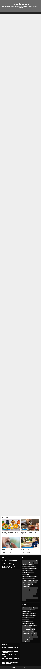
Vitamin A (24, 592)
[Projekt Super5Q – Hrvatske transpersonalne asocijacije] (5, 44)
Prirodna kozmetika (27, 629)
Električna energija (32, 568)
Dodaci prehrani (26, 609)
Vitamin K (29, 594)
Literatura (32, 107)
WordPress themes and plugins (10, 563)
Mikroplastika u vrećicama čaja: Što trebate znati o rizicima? (29, 533)
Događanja (4, 326)
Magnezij (32, 578)
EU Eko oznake (26, 574)
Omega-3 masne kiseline (33, 580)
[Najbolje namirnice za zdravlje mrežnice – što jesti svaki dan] (20, 73)
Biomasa (31, 562)
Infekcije (34, 576)
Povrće (24, 627)
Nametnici (25, 580)
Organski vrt (25, 625)
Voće (24, 635)
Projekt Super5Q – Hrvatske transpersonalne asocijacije (29, 550)
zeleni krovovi (25, 598)
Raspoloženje (30, 584)
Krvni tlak (27, 578)
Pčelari (33, 629)
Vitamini (35, 633)
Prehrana (5, 80)
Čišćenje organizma (33, 598)
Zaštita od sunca (29, 596)
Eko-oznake (25, 568)
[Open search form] (39, 13)
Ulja (31, 633)
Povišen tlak (33, 582)
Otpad (29, 582)
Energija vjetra (25, 570)
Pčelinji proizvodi (26, 631)
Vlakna (34, 594)
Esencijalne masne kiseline (28, 572)
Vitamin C (35, 592)
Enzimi (31, 570)
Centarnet (4, 535)
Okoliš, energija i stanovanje (32, 260)
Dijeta (29, 566)
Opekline (24, 582)
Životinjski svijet (26, 641)
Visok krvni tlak (33, 590)
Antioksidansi (25, 560)
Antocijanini (31, 560)
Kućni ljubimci (25, 617)
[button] (1, 12)
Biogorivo (35, 607)
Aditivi (24, 607)
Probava (24, 584)
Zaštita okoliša (29, 635)
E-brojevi (33, 566)
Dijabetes (24, 566)
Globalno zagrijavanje (27, 576)
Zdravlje (8, 80)
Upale (27, 590)
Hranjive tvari (32, 615)
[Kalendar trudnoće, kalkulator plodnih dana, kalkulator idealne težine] (5, 50)
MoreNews (24, 667)
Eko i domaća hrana (27, 611)
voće (24, 596)
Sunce (24, 590)
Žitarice (31, 639)
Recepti (32, 631)
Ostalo (35, 107)
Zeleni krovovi (34, 637)
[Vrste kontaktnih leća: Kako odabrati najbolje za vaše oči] (5, 37)
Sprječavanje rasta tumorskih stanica (30, 588)
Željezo (24, 599)
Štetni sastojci (24, 93)
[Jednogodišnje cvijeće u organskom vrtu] (5, 57)
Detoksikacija (30, 564)
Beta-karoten (25, 562)
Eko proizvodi (33, 613)
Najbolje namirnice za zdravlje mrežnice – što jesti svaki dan (10, 533)
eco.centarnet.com (20, 4)
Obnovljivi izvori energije (28, 621)
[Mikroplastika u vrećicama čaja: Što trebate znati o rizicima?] (30, 91)
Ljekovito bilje (25, 619)
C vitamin (36, 562)
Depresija (24, 564)
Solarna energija (26, 586)
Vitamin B (30, 592)
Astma (36, 560)
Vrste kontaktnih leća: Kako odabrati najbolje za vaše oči (11, 550)
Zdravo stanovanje (26, 637)
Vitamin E (24, 594)
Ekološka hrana (26, 613)
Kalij (23, 578)
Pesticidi (34, 625)
